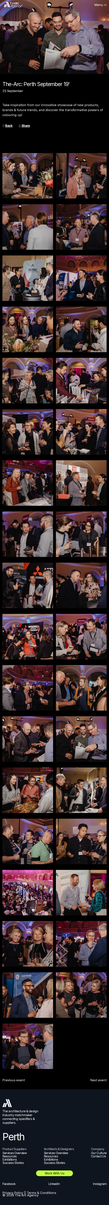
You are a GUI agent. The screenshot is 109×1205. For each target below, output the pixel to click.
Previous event (13, 1080)
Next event (98, 1080)
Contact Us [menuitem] (98, 1156)
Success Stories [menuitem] (13, 1163)
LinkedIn (54, 1184)
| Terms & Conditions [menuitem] (40, 1193)
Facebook (8, 1184)
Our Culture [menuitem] (99, 1153)
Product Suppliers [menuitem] (14, 1149)
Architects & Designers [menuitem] (59, 1149)
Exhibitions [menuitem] (9, 1159)
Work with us (54, 1173)
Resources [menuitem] (9, 1156)
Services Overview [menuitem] (14, 1153)
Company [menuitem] (97, 1149)
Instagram (100, 1184)
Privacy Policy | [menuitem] (13, 1193)
